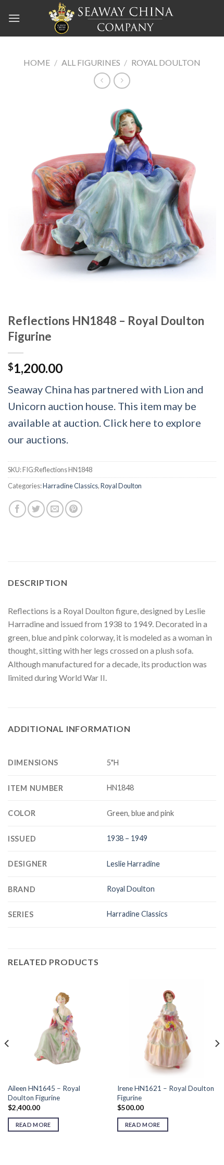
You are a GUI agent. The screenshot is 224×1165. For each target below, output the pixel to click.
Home (36, 62)
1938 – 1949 (127, 838)
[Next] (216, 1064)
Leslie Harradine (133, 863)
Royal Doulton (166, 62)
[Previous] (7, 1064)
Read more (33, 1124)
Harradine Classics (70, 486)
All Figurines (90, 62)
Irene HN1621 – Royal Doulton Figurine (165, 1093)
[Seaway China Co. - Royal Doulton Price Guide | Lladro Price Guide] (112, 18)
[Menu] (14, 18)
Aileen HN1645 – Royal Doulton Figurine (44, 1093)
